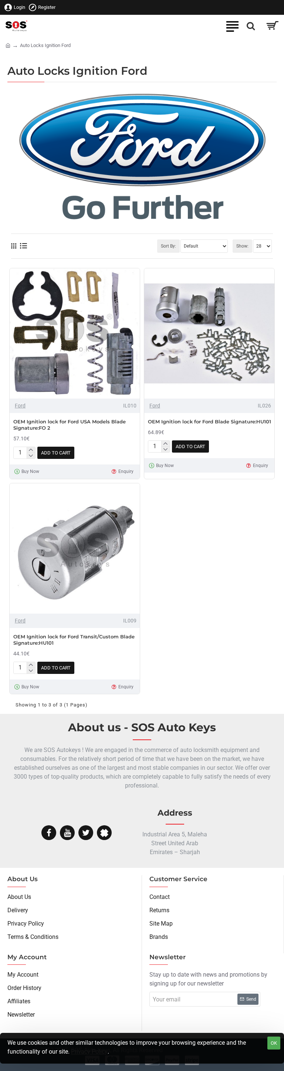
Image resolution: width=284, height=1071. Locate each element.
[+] (31, 450)
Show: (242, 246)
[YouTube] (67, 832)
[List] (23, 246)
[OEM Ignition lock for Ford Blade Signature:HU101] (209, 333)
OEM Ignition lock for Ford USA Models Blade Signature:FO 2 (69, 425)
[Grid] (13, 246)
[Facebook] (48, 832)
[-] (31, 456)
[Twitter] (85, 832)
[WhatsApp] (104, 832)
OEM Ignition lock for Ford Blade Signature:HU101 (209, 421)
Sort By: (168, 246)
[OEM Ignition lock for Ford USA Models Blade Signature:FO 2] (75, 333)
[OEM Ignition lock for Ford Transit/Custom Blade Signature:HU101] (75, 548)
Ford (20, 406)
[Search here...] (250, 26)
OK (274, 1043)
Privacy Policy (89, 1051)
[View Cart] (272, 26)
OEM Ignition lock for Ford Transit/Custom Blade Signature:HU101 (74, 640)
